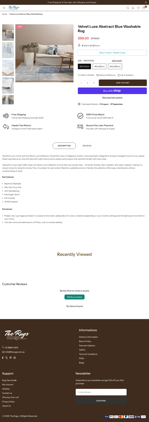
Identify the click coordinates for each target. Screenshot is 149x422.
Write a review (74, 297)
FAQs (81, 358)
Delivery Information (88, 337)
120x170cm (84, 66)
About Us (6, 406)
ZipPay (82, 349)
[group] (44, 53)
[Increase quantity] (94, 83)
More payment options (112, 97)
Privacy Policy (8, 401)
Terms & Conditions (88, 354)
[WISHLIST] (138, 7)
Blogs (81, 362)
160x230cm (99, 66)
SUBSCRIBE (101, 401)
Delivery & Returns (107, 75)
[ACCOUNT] (133, 7)
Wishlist (6, 389)
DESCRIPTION (64, 145)
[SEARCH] (127, 7)
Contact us (7, 393)
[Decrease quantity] (81, 83)
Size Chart (117, 61)
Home (4, 14)
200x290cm (115, 66)
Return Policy (85, 341)
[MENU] (3, 7)
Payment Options (87, 345)
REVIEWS (87, 145)
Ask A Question (127, 75)
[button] (70, 65)
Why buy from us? (10, 397)
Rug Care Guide (9, 380)
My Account (7, 384)
